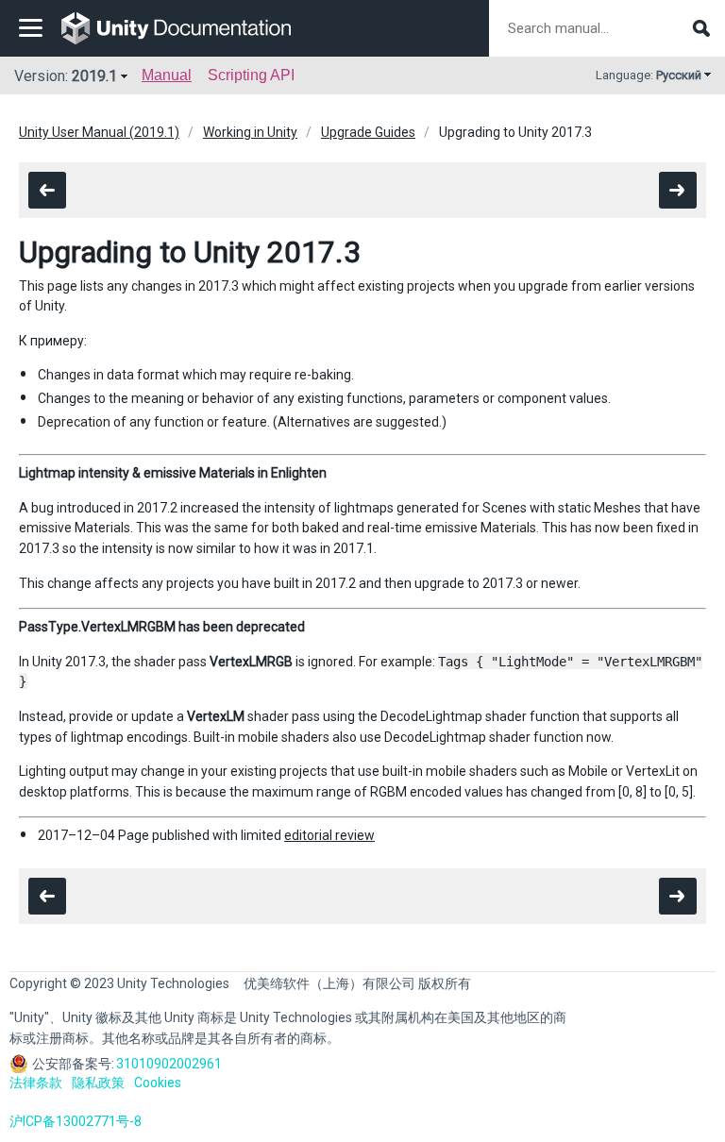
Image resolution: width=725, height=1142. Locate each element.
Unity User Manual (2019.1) (99, 132)
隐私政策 (98, 1082)
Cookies (157, 1082)
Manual (167, 75)
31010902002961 (169, 1063)
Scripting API (251, 75)
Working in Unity (250, 132)
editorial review (329, 835)
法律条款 (35, 1082)
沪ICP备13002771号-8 (75, 1121)
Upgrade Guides (368, 132)
